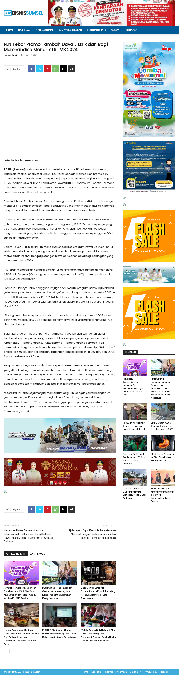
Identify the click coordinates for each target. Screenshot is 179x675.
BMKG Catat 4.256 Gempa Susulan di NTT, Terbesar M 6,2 (162, 426)
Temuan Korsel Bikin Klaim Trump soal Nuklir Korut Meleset (134, 426)
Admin (15, 55)
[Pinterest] (47, 68)
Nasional (24, 29)
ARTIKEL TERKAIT (16, 553)
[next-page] (11, 651)
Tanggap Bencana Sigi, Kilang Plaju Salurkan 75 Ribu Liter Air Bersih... (134, 493)
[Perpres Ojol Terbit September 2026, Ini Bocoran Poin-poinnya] (135, 443)
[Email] (63, 68)
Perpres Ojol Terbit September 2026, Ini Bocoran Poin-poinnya (134, 458)
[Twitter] (39, 68)
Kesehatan (130, 29)
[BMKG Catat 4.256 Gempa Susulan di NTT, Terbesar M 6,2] (163, 411)
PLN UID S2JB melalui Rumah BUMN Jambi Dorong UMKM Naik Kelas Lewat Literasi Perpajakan (59, 633)
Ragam (115, 29)
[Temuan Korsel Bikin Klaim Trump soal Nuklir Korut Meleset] (135, 411)
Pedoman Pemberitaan (115, 671)
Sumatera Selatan (70, 29)
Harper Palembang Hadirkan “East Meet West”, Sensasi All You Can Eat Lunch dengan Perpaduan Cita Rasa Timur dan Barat (21, 637)
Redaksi (164, 671)
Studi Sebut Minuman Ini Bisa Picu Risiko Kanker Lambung (163, 457)
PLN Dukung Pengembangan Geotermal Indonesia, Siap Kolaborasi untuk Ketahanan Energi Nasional (161, 388)
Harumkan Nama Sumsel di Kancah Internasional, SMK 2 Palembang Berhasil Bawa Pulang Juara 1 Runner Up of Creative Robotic (29, 536)
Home (9, 29)
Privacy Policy (150, 671)
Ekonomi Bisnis (96, 29)
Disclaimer (135, 671)
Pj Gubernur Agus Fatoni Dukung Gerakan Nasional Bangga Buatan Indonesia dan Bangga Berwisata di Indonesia (92, 534)
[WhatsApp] (55, 68)
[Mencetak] (71, 68)
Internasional (44, 29)
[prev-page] (6, 651)
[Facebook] (31, 68)
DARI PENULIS (37, 553)
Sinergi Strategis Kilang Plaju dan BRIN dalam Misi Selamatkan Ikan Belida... (162, 495)
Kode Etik (96, 671)
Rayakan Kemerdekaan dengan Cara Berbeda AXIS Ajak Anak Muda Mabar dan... (133, 386)
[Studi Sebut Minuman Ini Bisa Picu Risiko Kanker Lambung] (163, 443)
